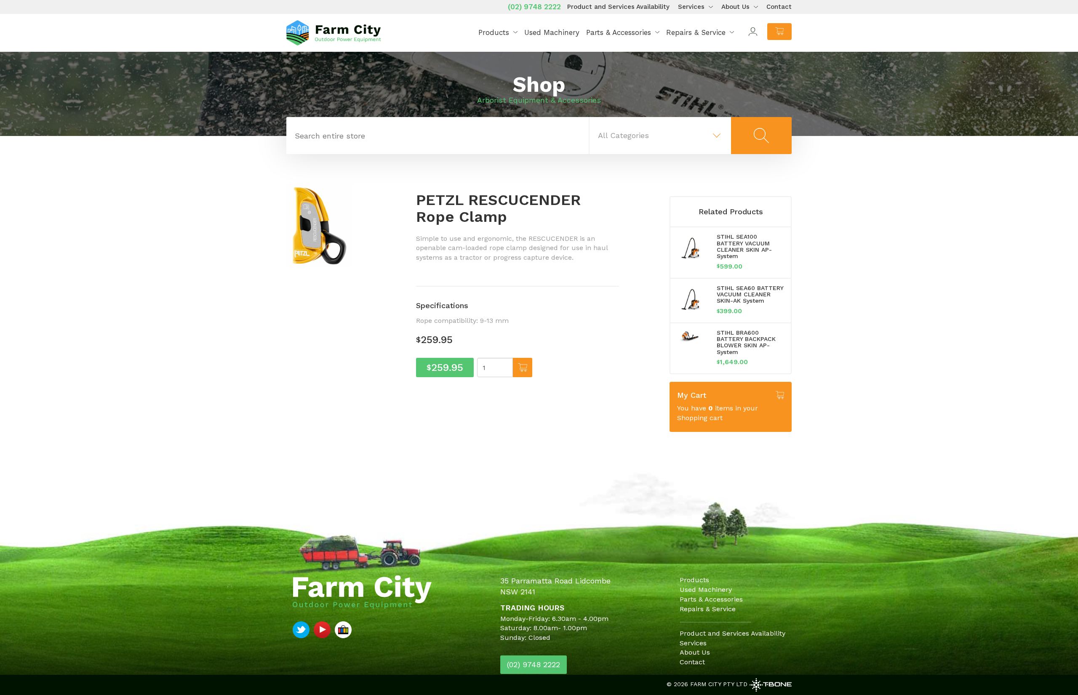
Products (493, 32)
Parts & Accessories (618, 32)
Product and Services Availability (618, 7)
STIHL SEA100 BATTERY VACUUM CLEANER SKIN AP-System (744, 246)
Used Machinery (551, 32)
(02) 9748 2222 (534, 7)
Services (691, 7)
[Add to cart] (522, 367)
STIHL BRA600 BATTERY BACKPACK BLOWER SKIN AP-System (746, 342)
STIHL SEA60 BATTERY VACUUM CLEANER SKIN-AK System (750, 294)
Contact (779, 7)
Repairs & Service (696, 32)
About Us (735, 7)
